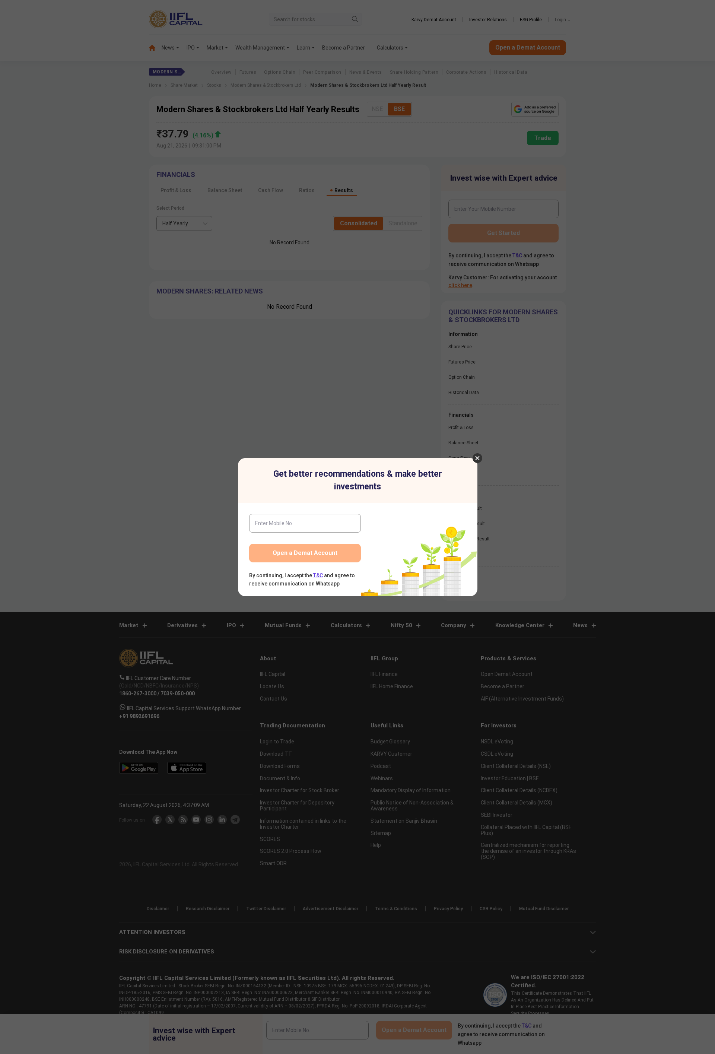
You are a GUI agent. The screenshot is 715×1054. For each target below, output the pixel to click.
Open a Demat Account (305, 552)
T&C (318, 575)
